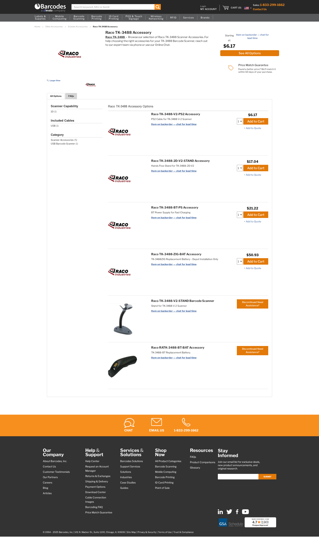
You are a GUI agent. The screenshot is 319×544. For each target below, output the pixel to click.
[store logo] (50, 7)
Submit (267, 476)
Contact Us (260, 9)
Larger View (55, 80)
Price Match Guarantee (98, 512)
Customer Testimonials (56, 471)
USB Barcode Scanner (63, 143)
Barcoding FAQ (94, 507)
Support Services (130, 466)
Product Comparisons (202, 462)
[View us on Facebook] (237, 513)
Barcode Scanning (165, 466)
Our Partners (50, 477)
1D (52, 111)
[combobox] (116, 7)
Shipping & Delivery (96, 481)
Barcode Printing (165, 477)
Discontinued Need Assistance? (252, 304)
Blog (45, 487)
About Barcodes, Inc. (55, 461)
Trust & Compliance (183, 532)
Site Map (131, 532)
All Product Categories (168, 461)
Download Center (95, 492)
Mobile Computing (165, 471)
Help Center (92, 461)
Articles (47, 493)
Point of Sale (162, 487)
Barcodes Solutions (131, 461)
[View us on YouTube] (245, 513)
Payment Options (95, 486)
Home (38, 26)
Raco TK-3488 (115, 37)
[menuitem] (40, 17)
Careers (47, 482)
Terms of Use (165, 532)
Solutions (125, 471)
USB (53, 125)
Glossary (195, 467)
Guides (124, 487)
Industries (126, 477)
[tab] (56, 96)
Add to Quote (253, 128)
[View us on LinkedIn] (220, 513)
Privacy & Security (147, 532)
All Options (55, 96)
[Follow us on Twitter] (229, 513)
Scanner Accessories (78, 26)
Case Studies (128, 482)
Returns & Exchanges (97, 476)
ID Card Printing (164, 482)
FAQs (71, 96)
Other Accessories (54, 26)
